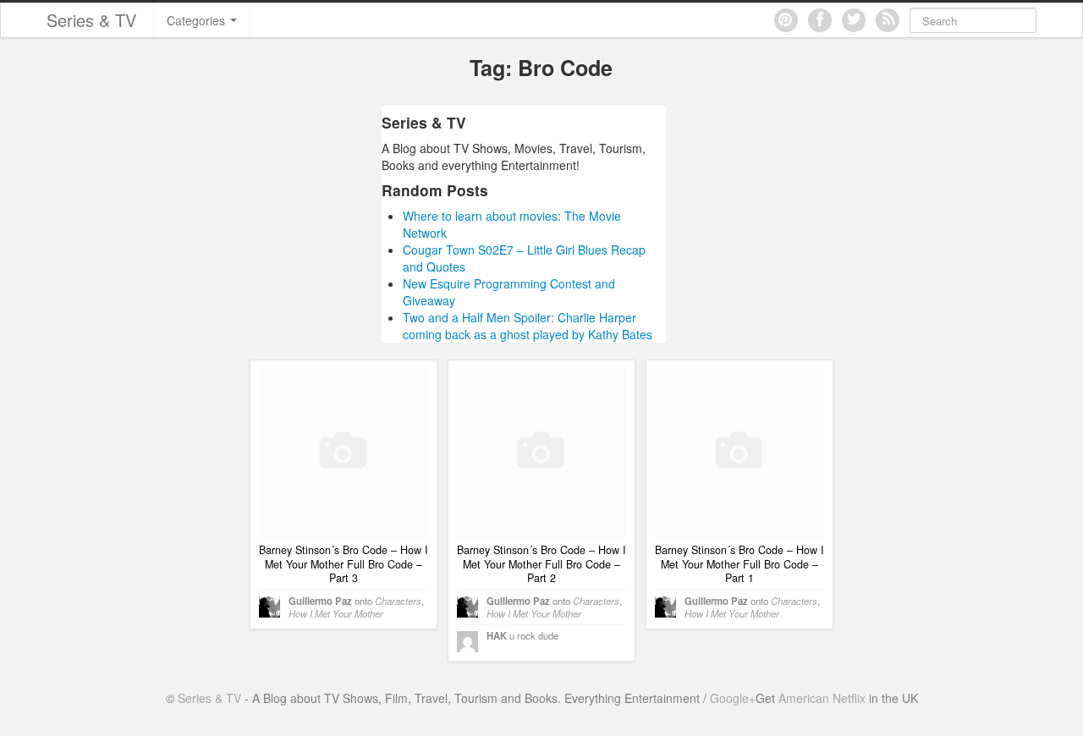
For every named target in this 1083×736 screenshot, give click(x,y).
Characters (398, 600)
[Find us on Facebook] (820, 20)
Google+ (733, 697)
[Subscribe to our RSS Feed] (887, 20)
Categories (197, 20)
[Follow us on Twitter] (854, 20)
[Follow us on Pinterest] (786, 20)
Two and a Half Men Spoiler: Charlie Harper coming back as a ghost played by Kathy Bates (527, 326)
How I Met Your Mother (336, 613)
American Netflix (822, 697)
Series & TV (91, 20)
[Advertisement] (222, 224)
